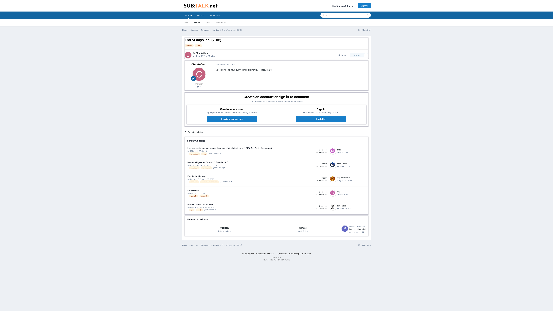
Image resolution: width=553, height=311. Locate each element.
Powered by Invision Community (276, 260)
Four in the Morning (197, 176)
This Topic (356, 15)
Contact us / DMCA (265, 253)
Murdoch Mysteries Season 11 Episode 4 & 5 (208, 162)
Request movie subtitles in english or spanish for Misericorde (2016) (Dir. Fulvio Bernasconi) (230, 148)
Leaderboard (221, 22)
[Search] (367, 15)
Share (343, 55)
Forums (196, 22)
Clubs (185, 22)
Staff (208, 22)
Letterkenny (193, 190)
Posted (225, 64)
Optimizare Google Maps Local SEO (294, 253)
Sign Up (364, 6)
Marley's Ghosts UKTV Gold (200, 204)
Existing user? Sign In (343, 6)
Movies (211, 56)
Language (247, 253)
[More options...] (366, 64)
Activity (200, 15)
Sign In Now (321, 119)
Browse (188, 15)
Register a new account (232, 119)
